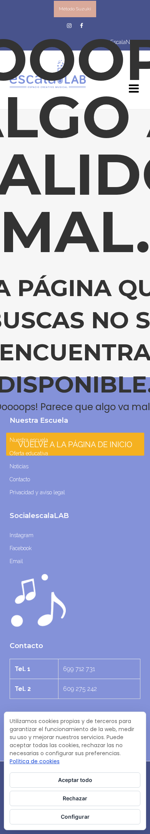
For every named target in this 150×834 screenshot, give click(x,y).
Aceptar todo (75, 780)
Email (16, 561)
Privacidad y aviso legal (37, 492)
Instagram (21, 535)
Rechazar (75, 798)
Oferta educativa (29, 453)
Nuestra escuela (29, 440)
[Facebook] (81, 25)
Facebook (21, 548)
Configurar (75, 816)
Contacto (20, 479)
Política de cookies (35, 761)
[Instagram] (69, 25)
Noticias (19, 466)
